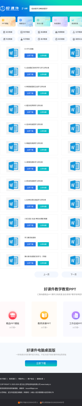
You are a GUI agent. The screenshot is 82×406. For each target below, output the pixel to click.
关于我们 (3, 379)
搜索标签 (40, 379)
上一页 (46, 274)
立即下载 (30, 55)
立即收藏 (43, 55)
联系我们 (12, 379)
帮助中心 (21, 379)
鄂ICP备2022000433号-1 (29, 402)
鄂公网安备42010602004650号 (53, 402)
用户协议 (31, 379)
